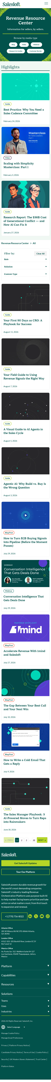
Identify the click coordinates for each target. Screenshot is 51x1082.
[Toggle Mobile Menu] (46, 3)
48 (34, 840)
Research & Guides (15, 51)
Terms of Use (29, 1052)
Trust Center (41, 1059)
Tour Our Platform (25, 871)
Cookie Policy (41, 1052)
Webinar (36, 45)
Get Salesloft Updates (25, 863)
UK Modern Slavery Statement (22, 1059)
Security (4, 1059)
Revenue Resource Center (15, 243)
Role (6, 259)
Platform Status (7, 1066)
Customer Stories (36, 51)
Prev (9, 840)
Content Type (10, 274)
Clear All (40, 253)
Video (24, 45)
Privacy (4, 1045)
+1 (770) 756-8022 (14, 916)
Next (42, 840)
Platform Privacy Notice (19, 1045)
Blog (13, 45)
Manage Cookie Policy (10, 1033)
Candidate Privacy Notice (11, 1052)
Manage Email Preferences (12, 1038)
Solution (8, 267)
